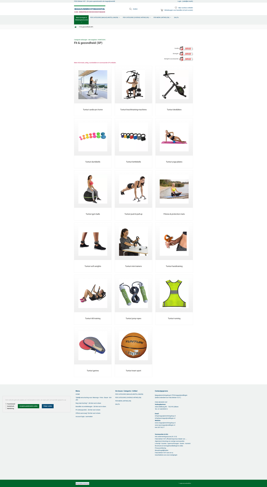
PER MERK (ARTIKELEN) (162, 17)
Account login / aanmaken (84, 416)
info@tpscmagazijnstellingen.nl (165, 418)
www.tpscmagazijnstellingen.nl (165, 425)
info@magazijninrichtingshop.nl (165, 416)
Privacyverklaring (160, 448)
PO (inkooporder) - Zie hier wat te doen (88, 410)
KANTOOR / (102, 40)
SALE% (176, 17)
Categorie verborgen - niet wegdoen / (86, 40)
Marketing (10, 408)
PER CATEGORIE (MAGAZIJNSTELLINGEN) (104, 17)
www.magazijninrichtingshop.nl (165, 423)
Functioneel (11, 404)
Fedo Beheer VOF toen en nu (164, 452)
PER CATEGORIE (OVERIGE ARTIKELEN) (136, 17)
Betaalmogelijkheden (161, 450)
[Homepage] (89, 9)
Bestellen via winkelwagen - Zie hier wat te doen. (91, 406)
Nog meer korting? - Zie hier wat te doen (88, 403)
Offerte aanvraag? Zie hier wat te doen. (88, 413)
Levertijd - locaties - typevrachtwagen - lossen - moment (173, 443)
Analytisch (10, 406)
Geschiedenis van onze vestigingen (166, 455)
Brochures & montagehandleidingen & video (169, 446)
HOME (78, 394)
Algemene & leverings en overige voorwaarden (169, 441)
